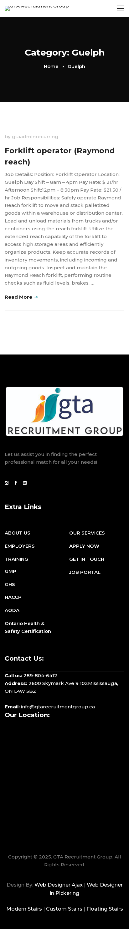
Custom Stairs (64, 909)
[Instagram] (6, 483)
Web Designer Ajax (58, 885)
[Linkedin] (24, 483)
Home (51, 66)
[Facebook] (15, 483)
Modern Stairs (24, 909)
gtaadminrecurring (35, 136)
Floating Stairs (104, 909)
